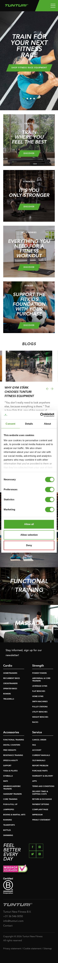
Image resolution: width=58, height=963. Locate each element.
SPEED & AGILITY (10, 761)
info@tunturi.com (13, 921)
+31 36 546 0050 (13, 916)
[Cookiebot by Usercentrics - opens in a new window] (41, 415)
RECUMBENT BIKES (11, 678)
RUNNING (7, 820)
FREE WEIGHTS (9, 750)
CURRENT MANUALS (41, 755)
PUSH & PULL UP (10, 804)
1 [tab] (24, 98)
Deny (29, 545)
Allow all (29, 524)
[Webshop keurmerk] (29, 869)
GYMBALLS (8, 776)
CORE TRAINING (10, 799)
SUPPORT (7, 766)
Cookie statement (32, 949)
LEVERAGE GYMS (39, 686)
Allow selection (29, 534)
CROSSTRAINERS (10, 684)
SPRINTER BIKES (10, 689)
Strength (38, 665)
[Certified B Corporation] (29, 886)
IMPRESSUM (37, 815)
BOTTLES (7, 830)
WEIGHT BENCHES (40, 717)
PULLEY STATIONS (40, 707)
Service (37, 732)
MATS (5, 781)
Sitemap (48, 949)
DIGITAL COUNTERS (11, 745)
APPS (34, 781)
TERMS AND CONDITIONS (43, 786)
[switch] (49, 489)
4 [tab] (34, 98)
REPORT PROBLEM (40, 766)
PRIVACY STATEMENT (41, 820)
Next (52, 388)
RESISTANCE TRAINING (13, 755)
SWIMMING (8, 835)
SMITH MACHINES (40, 702)
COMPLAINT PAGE (40, 810)
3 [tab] (30, 98)
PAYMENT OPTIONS (40, 804)
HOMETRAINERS (10, 673)
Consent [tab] (10, 423)
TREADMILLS (8, 699)
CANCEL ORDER (39, 740)
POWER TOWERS (39, 673)
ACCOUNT (36, 750)
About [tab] (47, 423)
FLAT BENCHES (38, 691)
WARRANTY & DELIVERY (42, 776)
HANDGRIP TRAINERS (12, 794)
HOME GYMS (37, 696)
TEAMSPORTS (9, 825)
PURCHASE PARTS (40, 771)
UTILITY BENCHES (39, 712)
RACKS (35, 722)
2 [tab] (27, 98)
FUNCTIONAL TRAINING (13, 740)
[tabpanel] (29, 60)
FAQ (34, 745)
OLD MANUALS (38, 761)
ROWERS (7, 694)
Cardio (7, 665)
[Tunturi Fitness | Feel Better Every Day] (16, 4)
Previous (47, 388)
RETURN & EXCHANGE (42, 799)
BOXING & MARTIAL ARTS (14, 815)
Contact (8, 926)
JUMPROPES (8, 810)
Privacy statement (12, 949)
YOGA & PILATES (10, 771)
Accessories (11, 732)
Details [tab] (29, 423)
